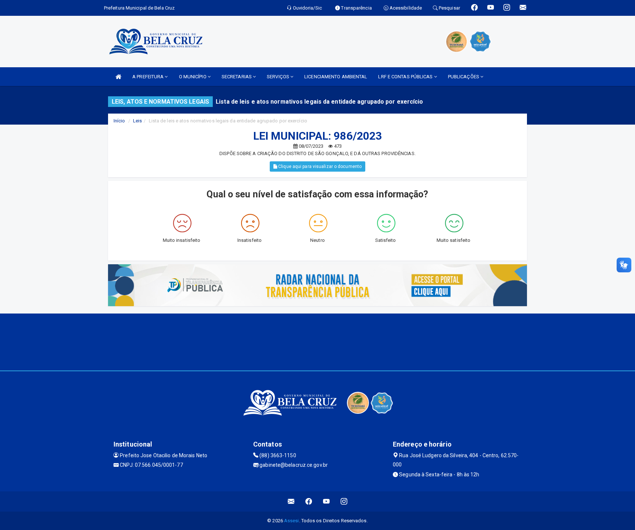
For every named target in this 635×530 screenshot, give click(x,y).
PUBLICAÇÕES (464, 76)
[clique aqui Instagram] (344, 501)
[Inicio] (118, 76)
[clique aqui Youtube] (326, 501)
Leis (137, 120)
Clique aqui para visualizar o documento (319, 166)
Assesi (291, 520)
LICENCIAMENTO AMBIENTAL (335, 76)
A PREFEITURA (148, 76)
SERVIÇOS (278, 76)
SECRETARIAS (237, 76)
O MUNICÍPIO (193, 76)
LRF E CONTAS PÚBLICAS (406, 76)
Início (119, 120)
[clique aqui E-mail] (291, 501)
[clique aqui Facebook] (308, 501)
